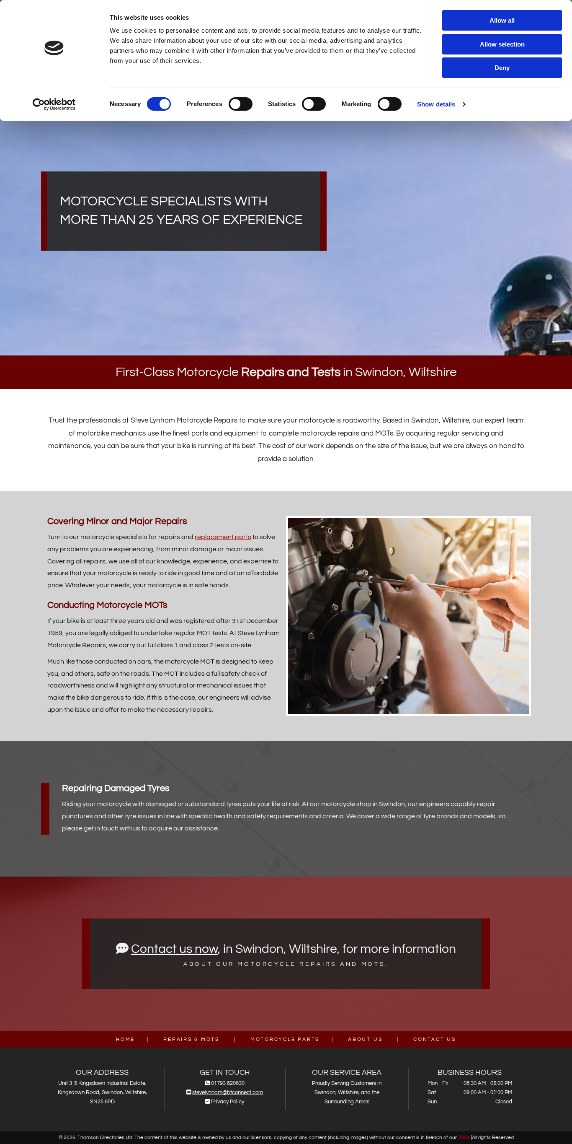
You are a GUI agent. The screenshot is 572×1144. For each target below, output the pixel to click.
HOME (125, 1039)
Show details (436, 104)
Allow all (502, 20)
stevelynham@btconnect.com (227, 1092)
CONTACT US (434, 1039)
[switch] (241, 104)
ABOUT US (365, 1039)
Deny (502, 67)
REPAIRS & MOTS (191, 1039)
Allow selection (502, 44)
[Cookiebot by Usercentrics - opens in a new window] (54, 104)
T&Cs (464, 1137)
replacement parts (223, 537)
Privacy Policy (227, 1102)
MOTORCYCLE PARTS (284, 1039)
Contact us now (174, 948)
